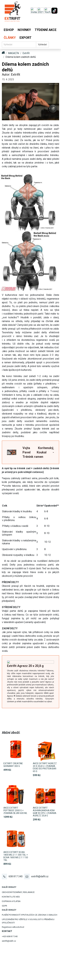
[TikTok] (54, 10)
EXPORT (25, 38)
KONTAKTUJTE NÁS (11, 897)
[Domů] (13, 13)
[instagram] (34, 10)
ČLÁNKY (10, 38)
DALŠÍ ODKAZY (9, 887)
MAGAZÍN (13, 53)
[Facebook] (41, 10)
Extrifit (26, 53)
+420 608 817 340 (10, 936)
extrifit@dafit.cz (39, 876)
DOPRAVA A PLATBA (11, 901)
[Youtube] (47, 10)
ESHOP (9, 30)
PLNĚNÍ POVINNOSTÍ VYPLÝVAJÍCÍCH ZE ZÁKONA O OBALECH (29, 915)
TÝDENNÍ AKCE (45, 30)
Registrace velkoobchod (13, 927)
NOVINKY (24, 30)
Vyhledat (42, 44)
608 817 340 (16, 876)
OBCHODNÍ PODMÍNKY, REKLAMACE (18, 892)
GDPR (4, 906)
